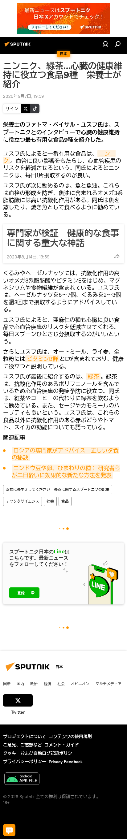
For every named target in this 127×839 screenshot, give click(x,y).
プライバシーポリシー (24, 761)
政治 (34, 683)
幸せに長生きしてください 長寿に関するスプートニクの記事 (57, 489)
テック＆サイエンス (22, 501)
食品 (65, 501)
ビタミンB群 (42, 358)
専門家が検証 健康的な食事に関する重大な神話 (63, 238)
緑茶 (93, 376)
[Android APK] (22, 779)
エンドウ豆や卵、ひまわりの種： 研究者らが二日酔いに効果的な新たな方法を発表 (66, 472)
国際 (6, 683)
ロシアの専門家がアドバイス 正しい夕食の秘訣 (65, 454)
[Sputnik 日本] (18, 46)
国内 (20, 683)
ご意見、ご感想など (22, 745)
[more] (117, 256)
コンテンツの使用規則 (70, 736)
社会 (50, 501)
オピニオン (80, 683)
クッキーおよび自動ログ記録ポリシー (39, 753)
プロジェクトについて (24, 736)
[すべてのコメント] (9, 830)
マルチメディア (108, 683)
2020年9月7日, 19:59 (23, 96)
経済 (47, 683)
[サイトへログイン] (105, 44)
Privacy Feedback (66, 761)
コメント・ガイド (61, 745)
